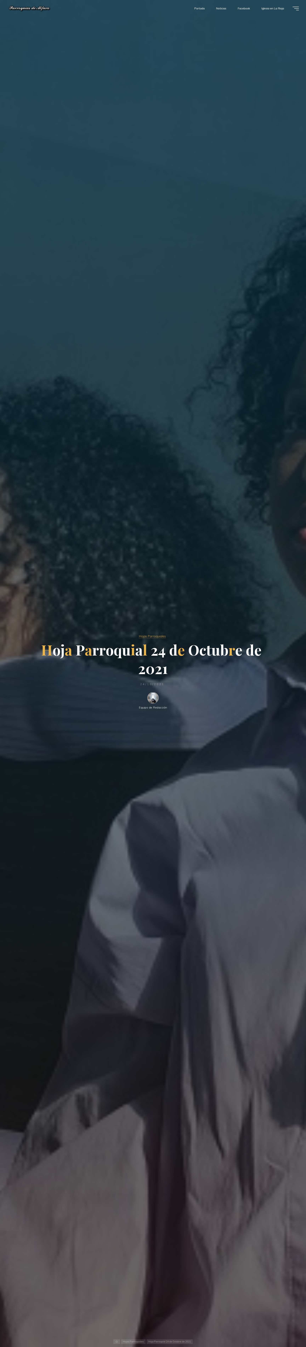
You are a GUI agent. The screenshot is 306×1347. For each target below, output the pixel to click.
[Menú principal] (296, 8)
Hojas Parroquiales (152, 636)
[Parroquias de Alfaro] (29, 8)
